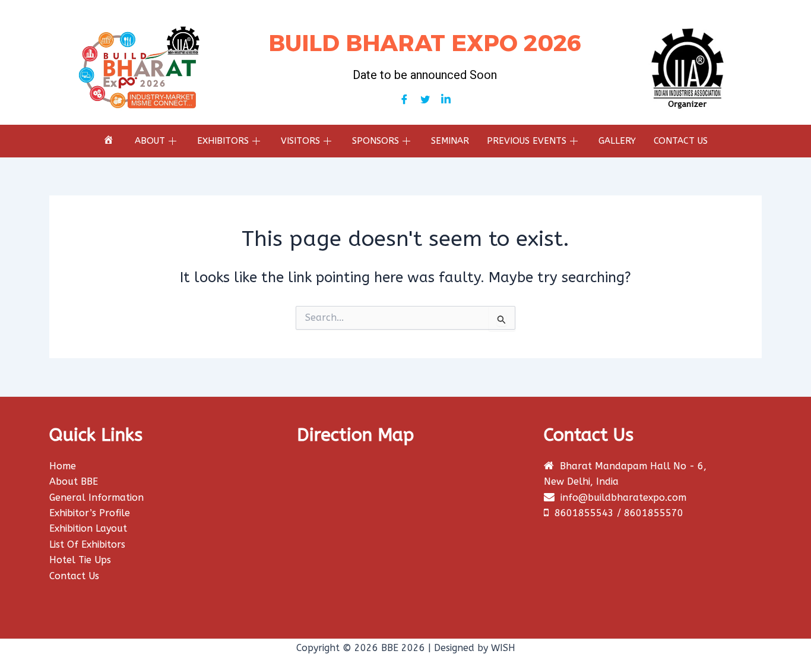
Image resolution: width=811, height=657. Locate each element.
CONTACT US (681, 140)
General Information (96, 497)
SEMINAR (450, 140)
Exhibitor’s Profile (89, 513)
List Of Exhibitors (87, 544)
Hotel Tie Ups (80, 560)
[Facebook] (404, 100)
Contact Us (74, 576)
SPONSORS (375, 140)
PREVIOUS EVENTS (526, 140)
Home (62, 466)
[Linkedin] (446, 100)
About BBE (73, 481)
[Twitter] (425, 100)
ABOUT (150, 140)
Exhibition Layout (88, 528)
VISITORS (300, 140)
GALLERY (617, 140)
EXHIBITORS (223, 140)
